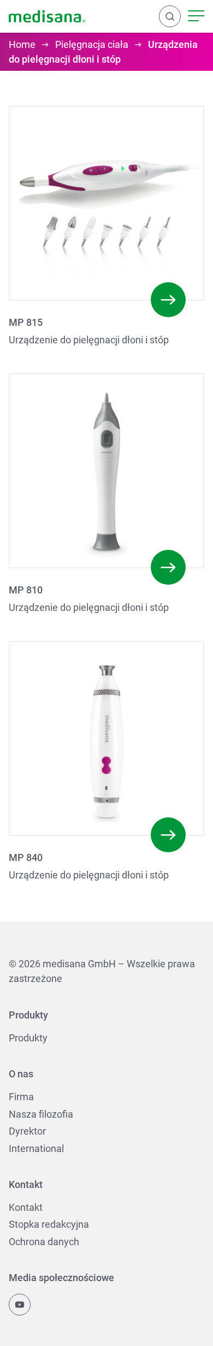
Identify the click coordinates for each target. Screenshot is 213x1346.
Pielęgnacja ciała (91, 44)
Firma (21, 1096)
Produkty (28, 1038)
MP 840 (26, 857)
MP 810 (26, 590)
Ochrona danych (44, 1241)
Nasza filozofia (41, 1114)
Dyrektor (27, 1131)
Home (22, 44)
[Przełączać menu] (196, 16)
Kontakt (26, 1207)
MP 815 (26, 322)
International (36, 1148)
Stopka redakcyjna (49, 1224)
